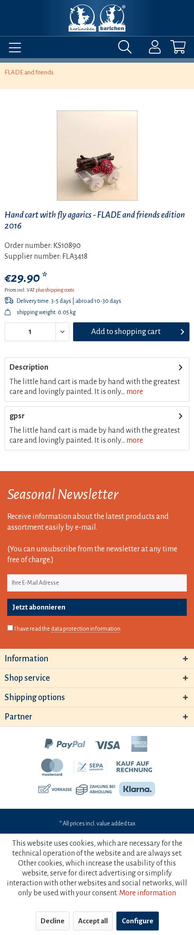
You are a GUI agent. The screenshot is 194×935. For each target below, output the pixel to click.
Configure (137, 921)
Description (28, 367)
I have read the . (68, 629)
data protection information (85, 629)
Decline (53, 921)
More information (147, 893)
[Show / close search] (127, 49)
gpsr (17, 416)
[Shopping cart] (171, 49)
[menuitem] (12, 49)
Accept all (93, 921)
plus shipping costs (55, 290)
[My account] (149, 49)
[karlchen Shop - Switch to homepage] (97, 18)
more (134, 392)
